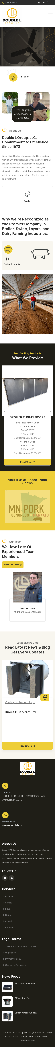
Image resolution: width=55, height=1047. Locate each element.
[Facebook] (5, 878)
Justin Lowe (27, 608)
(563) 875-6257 (12, 2)
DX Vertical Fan (22, 998)
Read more (26, 745)
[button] (51, 417)
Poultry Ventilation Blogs (20, 702)
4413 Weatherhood (25, 983)
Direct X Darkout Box (20, 712)
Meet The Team (11, 564)
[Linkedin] (12, 878)
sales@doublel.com (12, 825)
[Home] (27, 768)
